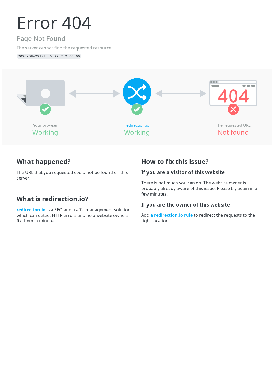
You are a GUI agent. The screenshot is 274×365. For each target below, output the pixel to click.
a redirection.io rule (171, 215)
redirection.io (137, 125)
